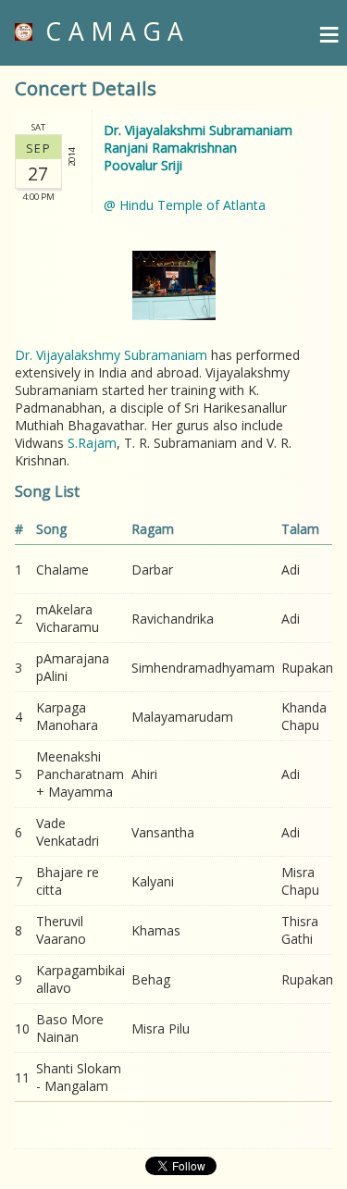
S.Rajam (92, 443)
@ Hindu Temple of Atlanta (185, 205)
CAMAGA (111, 31)
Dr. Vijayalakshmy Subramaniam (111, 355)
